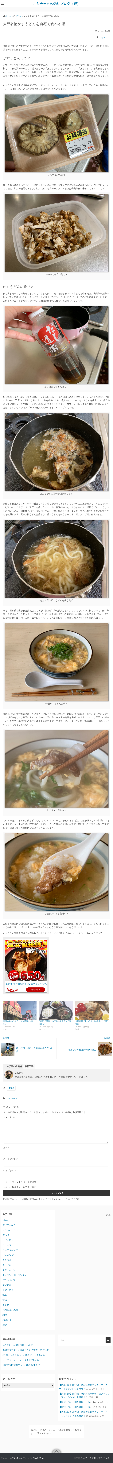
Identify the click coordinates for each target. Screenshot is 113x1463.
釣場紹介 (6, 1320)
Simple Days (38, 1458)
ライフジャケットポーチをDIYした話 (21, 1360)
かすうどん (13, 1098)
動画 (4, 1295)
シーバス (6, 1245)
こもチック (104, 37)
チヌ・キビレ (9, 1270)
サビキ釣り (8, 1240)
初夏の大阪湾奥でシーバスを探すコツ (21, 1365)
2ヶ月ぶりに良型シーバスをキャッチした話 (23, 1355)
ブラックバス (9, 1280)
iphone (5, 1220)
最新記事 (29, 1066)
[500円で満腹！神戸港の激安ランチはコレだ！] (56, 1010)
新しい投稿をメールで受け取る (20, 1187)
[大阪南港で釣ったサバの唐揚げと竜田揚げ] (92, 1010)
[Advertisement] (85, 1236)
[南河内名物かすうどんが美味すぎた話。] (20, 1010)
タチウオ (6, 1260)
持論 (4, 1300)
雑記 (4, 1325)
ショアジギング (10, 1250)
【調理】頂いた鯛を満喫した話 (74, 1402)
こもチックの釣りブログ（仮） (56, 3)
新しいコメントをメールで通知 (20, 1182)
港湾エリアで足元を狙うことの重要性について (25, 1350)
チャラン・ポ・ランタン (14, 1275)
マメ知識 (6, 1285)
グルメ (11, 1088)
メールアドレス (10, 1159)
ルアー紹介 (8, 1290)
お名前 (6, 1147)
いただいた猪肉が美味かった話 (17, 1345)
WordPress (17, 1458)
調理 (4, 1315)
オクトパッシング (11, 1230)
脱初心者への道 (10, 1310)
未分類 (5, 1305)
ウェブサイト (9, 1170)
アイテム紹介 (9, 1225)
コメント (9, 1117)
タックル (6, 1265)
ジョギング (8, 1255)
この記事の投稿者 (13, 1066)
